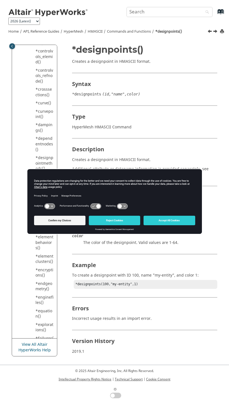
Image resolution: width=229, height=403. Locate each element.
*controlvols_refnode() (44, 76)
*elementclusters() (44, 259)
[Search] (206, 12)
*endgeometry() (43, 286)
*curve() (43, 103)
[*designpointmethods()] (210, 32)
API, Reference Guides (41, 31)
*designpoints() (168, 31)
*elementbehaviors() (44, 242)
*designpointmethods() (44, 163)
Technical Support (129, 379)
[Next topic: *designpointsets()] (216, 32)
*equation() (43, 314)
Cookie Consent (158, 379)
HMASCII (95, 31)
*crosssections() (43, 92)
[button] (33, 51)
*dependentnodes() (44, 144)
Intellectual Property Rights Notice (85, 379)
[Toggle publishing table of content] (12, 46)
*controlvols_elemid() (44, 56)
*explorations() (44, 327)
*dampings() (44, 127)
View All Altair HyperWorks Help (34, 347)
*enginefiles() (44, 300)
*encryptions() (44, 273)
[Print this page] (222, 31)
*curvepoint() (44, 114)
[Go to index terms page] (214, 14)
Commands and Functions (129, 31)
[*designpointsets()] (216, 32)
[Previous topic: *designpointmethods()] (210, 32)
